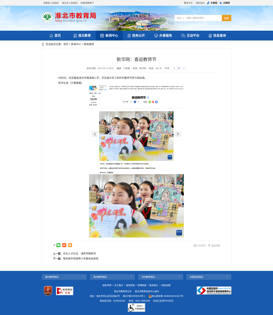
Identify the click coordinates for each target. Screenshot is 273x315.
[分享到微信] (58, 245)
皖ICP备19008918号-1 (134, 296)
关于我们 (118, 285)
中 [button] (179, 68)
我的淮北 (200, 3)
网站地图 (166, 285)
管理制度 (142, 285)
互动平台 (193, 35)
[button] (212, 3)
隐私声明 (107, 285)
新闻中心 (112, 35)
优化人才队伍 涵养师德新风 (79, 253)
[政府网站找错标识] (64, 291)
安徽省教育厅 (87, 3)
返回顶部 (215, 245)
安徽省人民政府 (51, 3)
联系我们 (153, 285)
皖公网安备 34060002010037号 (167, 296)
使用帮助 (130, 285)
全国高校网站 (196, 277)
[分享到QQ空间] (70, 245)
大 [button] (174, 68)
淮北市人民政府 (69, 3)
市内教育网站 (148, 277)
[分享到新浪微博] (64, 245)
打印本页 (201, 245)
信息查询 (219, 35)
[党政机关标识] (48, 290)
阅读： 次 (155, 68)
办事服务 (165, 35)
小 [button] (184, 68)
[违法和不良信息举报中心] (214, 290)
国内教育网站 (51, 277)
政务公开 (138, 35)
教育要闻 (89, 44)
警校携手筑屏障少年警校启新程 (80, 258)
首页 (58, 35)
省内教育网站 (100, 277)
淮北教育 (84, 35)
